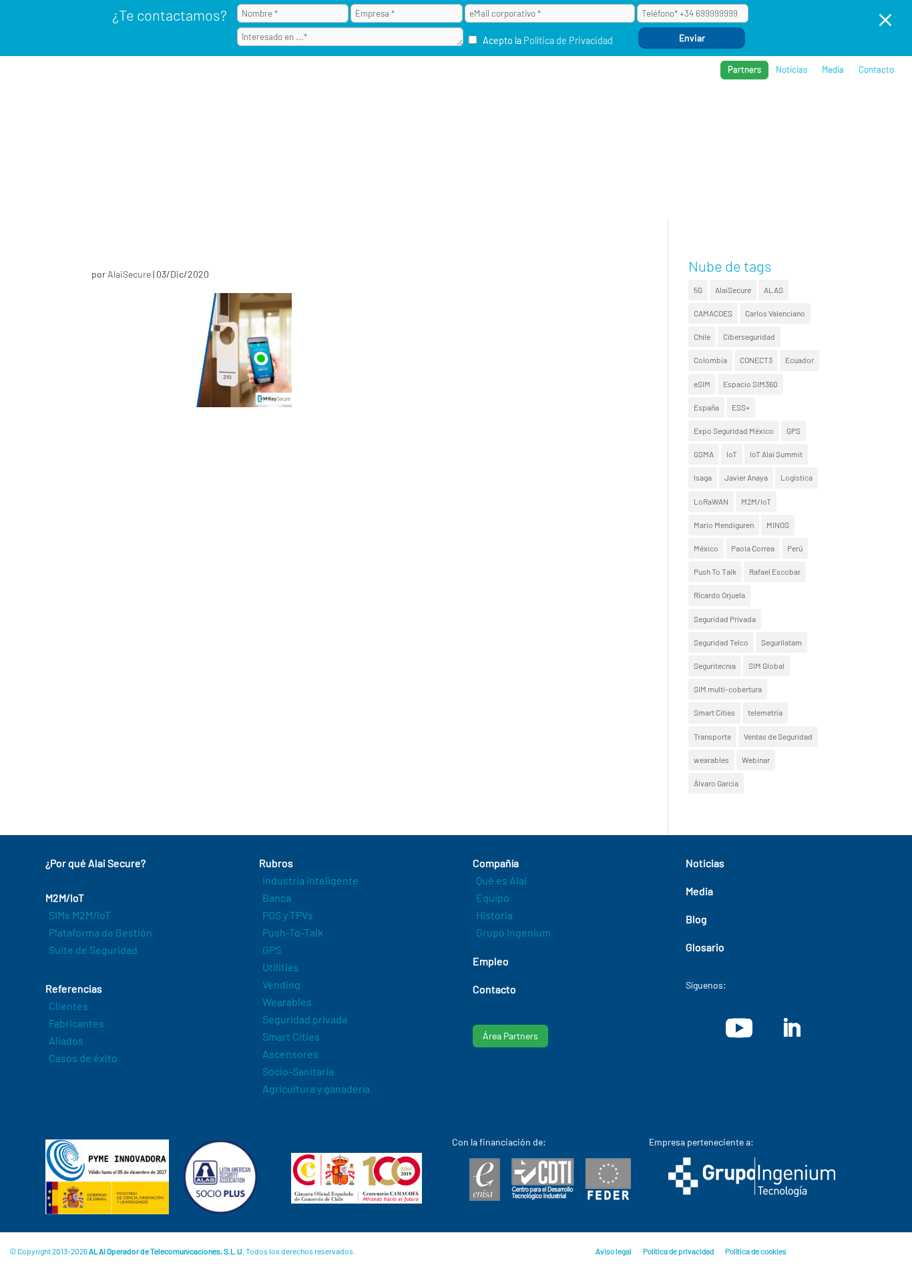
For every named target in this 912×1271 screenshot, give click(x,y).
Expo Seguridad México (734, 430)
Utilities (280, 967)
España (706, 407)
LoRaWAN (711, 501)
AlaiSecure (129, 274)
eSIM (702, 384)
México (706, 548)
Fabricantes (76, 1023)
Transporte (712, 736)
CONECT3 (756, 359)
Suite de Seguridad (93, 949)
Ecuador (799, 359)
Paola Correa (752, 548)
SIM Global (766, 665)
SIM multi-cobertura (728, 689)
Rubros (618, 113)
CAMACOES (713, 313)
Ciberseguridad (749, 336)
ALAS (773, 289)
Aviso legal (614, 1251)
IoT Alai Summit (776, 454)
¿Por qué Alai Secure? (461, 113)
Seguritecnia (715, 665)
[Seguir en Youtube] (739, 1028)
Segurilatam (781, 642)
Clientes (68, 1005)
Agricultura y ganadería (316, 1088)
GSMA (704, 454)
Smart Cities (714, 712)
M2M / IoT (556, 113)
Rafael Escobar (775, 571)
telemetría (765, 712)
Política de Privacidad (568, 40)
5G (698, 289)
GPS (793, 430)
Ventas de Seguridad (778, 736)
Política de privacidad (678, 1251)
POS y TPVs (287, 915)
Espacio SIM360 (750, 384)
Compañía (763, 113)
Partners (744, 69)
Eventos (828, 113)
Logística (796, 477)
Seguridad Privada (725, 618)
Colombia (710, 359)
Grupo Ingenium (513, 932)
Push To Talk (715, 571)
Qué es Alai (501, 880)
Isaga (703, 477)
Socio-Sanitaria (298, 1071)
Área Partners (510, 1035)
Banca (276, 897)
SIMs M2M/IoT (80, 915)
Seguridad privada (304, 1019)
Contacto (876, 70)
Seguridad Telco (721, 642)
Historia (494, 915)
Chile (702, 336)
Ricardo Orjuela (719, 594)
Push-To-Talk (292, 932)
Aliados (66, 1040)
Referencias (688, 113)
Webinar (756, 759)
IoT (731, 454)
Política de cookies (755, 1251)
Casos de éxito (83, 1057)
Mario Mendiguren (724, 524)
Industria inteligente (310, 880)
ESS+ (741, 407)
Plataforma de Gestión (100, 932)
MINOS (777, 524)
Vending (281, 984)
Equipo (492, 897)
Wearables (287, 1001)
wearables (711, 759)
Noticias (791, 70)
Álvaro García (716, 783)
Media (833, 70)
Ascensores (290, 1053)
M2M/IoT (756, 501)
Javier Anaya (746, 477)
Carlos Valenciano (775, 313)
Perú (795, 548)
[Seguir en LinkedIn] (791, 1028)
